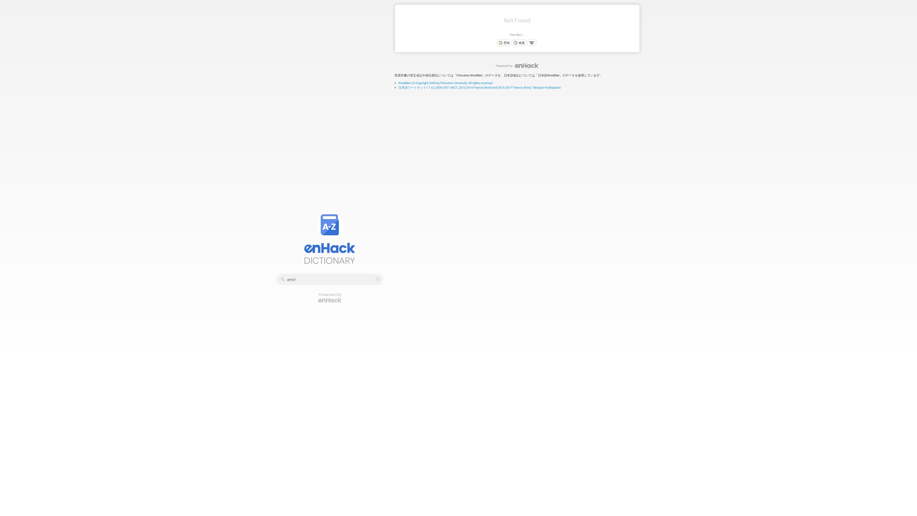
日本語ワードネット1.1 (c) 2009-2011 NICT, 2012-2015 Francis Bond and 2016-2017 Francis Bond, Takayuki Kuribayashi (479, 87)
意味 (507, 43)
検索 (522, 43)
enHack (517, 65)
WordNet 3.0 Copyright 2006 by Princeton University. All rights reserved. (445, 83)
